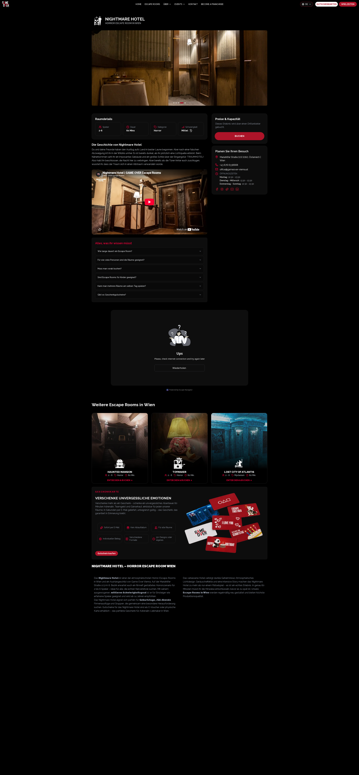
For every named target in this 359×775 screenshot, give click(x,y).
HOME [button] (138, 4)
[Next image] (238, 68)
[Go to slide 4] (182, 102)
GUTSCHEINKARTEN (327, 4)
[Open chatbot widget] (352, 768)
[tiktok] (227, 189)
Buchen (239, 136)
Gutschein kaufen (107, 553)
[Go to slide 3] (180, 102)
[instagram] (222, 189)
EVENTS (178, 4)
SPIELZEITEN (347, 4)
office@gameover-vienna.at (234, 169)
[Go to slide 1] (175, 102)
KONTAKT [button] (193, 4)
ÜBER (165, 4)
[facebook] (217, 189)
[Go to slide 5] (185, 102)
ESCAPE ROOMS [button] (152, 4)
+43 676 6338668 (229, 165)
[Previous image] (121, 68)
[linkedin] (237, 189)
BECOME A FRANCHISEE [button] (212, 4)
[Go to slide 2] (178, 102)
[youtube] (232, 189)
